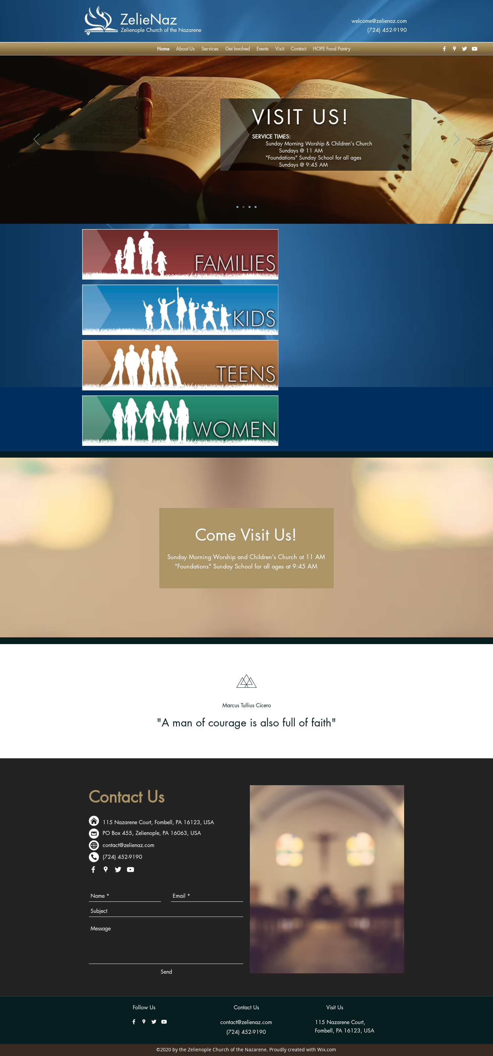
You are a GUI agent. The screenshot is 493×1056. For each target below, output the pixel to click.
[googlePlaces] (454, 48)
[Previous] (37, 139)
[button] (237, 49)
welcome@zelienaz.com (379, 21)
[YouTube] (474, 48)
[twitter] (464, 48)
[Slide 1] (243, 207)
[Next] (456, 139)
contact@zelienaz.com (128, 845)
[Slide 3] (256, 207)
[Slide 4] (237, 207)
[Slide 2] (250, 207)
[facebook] (444, 48)
